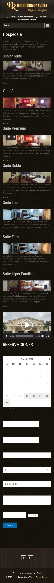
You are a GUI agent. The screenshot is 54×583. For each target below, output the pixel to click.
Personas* (7, 464)
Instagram (29, 573)
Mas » (5, 83)
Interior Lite (43, 577)
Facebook (17, 573)
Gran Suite (11, 90)
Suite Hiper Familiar (18, 273)
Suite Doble (12, 165)
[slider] (24, 336)
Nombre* (7, 418)
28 (34, 396)
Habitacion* (8, 478)
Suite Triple (11, 202)
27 (27, 396)
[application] (27, 325)
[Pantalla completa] (47, 336)
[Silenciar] (42, 336)
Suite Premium (14, 128)
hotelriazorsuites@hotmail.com (21, 17)
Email (5, 449)
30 (47, 396)
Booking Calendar (13, 408)
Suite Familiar (14, 236)
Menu (7, 25)
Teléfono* (7, 434)
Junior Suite (12, 56)
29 (40, 396)
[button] (27, 325)
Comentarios (8, 492)
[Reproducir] (6, 336)
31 (7, 403)
